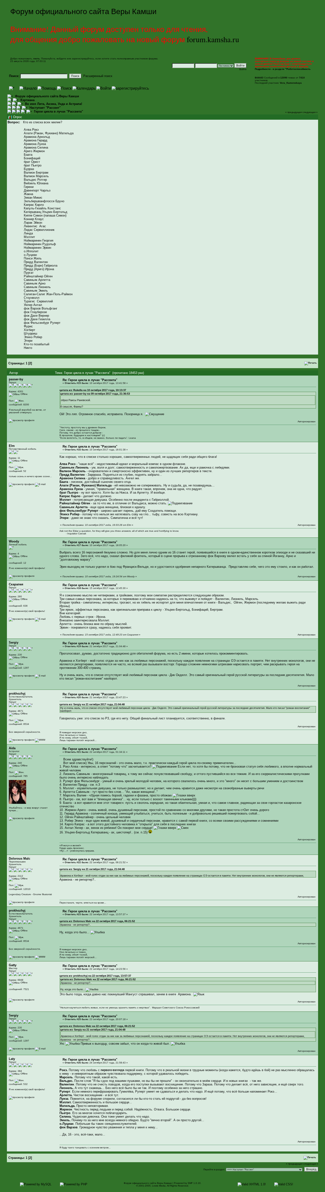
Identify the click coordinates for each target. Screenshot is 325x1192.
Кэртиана (27, 100)
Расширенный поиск (97, 76)
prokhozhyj (17, 693)
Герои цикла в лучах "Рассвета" (58, 111)
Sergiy (13, 642)
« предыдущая (293, 112)
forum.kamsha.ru (213, 39)
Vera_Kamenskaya (291, 83)
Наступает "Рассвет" (45, 107)
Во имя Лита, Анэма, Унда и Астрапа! (53, 104)
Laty (12, 1059)
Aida (12, 748)
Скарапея (16, 584)
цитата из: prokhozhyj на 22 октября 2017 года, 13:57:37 (95, 975)
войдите (61, 58)
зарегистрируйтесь (83, 58)
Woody (14, 541)
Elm (12, 446)
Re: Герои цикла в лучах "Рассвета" (90, 380)
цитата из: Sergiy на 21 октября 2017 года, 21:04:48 (92, 704)
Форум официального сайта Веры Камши (47, 96)
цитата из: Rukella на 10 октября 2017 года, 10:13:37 (92, 390)
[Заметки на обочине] (40, 739)
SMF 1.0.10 (194, 1183)
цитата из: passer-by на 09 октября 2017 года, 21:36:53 (95, 393)
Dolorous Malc (19, 858)
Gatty (12, 965)
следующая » (310, 112)
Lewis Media (159, 1185)
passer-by (16, 379)
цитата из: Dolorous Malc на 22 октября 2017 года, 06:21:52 (97, 921)
